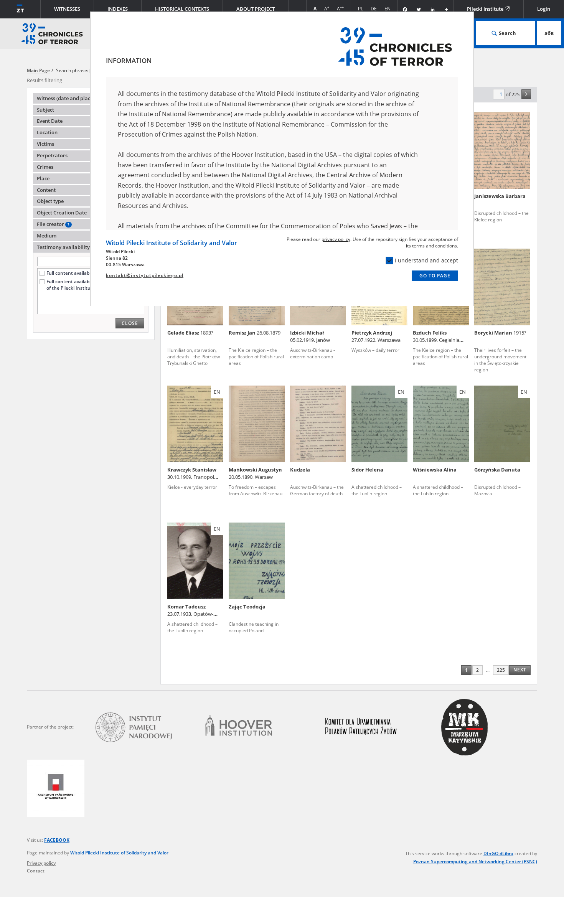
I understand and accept (426, 260)
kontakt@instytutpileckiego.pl (144, 275)
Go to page (434, 275)
